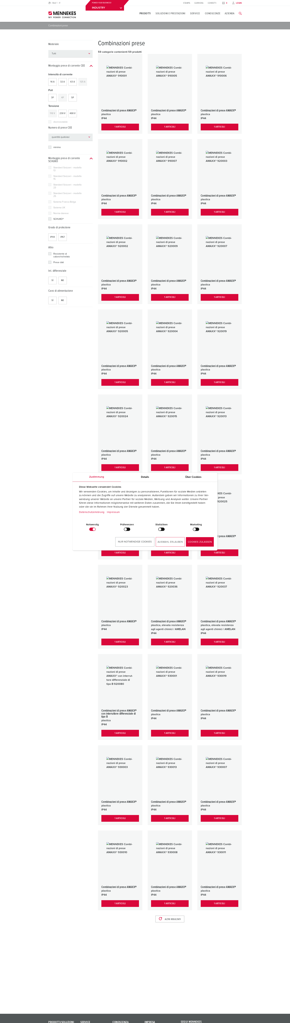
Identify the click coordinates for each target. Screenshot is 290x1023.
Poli (50, 90)
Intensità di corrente (60, 74)
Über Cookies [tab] (193, 476)
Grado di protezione (59, 227)
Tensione (53, 106)
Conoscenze (213, 13)
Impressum (113, 512)
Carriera (199, 3)
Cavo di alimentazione (60, 290)
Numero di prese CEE (60, 127)
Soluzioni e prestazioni (170, 13)
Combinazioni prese (58, 25)
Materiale (53, 44)
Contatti (212, 3)
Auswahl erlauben (170, 542)
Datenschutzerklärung (92, 512)
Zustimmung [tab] (96, 477)
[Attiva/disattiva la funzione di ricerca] (240, 13)
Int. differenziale (57, 270)
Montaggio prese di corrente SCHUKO (64, 160)
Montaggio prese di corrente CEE (66, 65)
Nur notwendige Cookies (135, 541)
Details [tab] (145, 476)
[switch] (127, 529)
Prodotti (145, 13)
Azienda (230, 13)
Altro (51, 247)
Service (195, 13)
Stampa (186, 3)
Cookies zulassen (200, 542)
